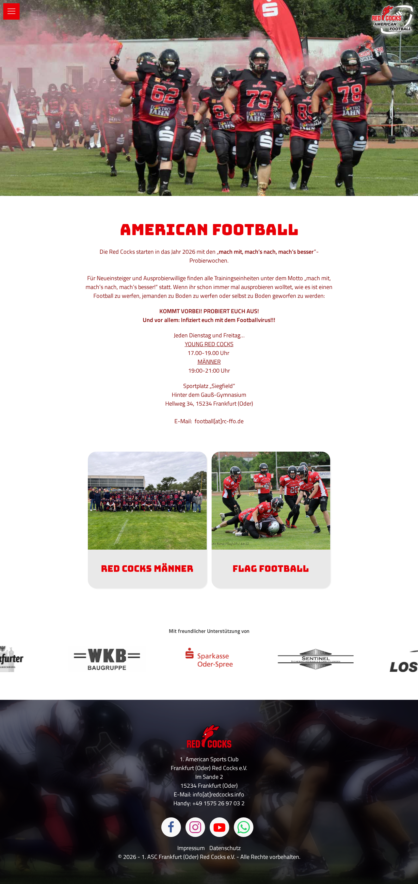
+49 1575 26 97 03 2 (218, 803)
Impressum (191, 848)
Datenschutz (225, 848)
